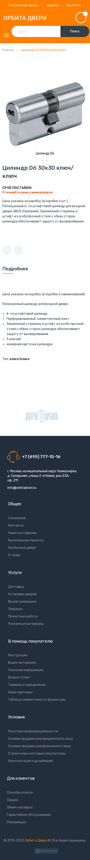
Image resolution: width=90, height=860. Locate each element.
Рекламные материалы (26, 624)
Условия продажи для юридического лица (40, 739)
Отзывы (14, 555)
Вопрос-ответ (19, 677)
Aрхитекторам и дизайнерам (30, 761)
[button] (43, 160)
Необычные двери (22, 548)
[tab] (45, 268)
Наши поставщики (22, 533)
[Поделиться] (18, 250)
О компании (17, 518)
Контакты (74, 5)
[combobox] (50, 31)
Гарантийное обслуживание (29, 815)
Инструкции (17, 655)
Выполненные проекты (26, 540)
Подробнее (15, 268)
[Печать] (7, 250)
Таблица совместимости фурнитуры (37, 700)
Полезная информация (25, 670)
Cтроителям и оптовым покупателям (36, 753)
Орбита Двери (36, 840)
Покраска (15, 609)
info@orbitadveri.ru (21, 488)
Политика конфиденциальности (33, 731)
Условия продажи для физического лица (39, 746)
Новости (53, 5)
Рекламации (16, 822)
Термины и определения (26, 685)
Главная (8, 50)
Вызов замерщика (22, 602)
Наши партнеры (20, 692)
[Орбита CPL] (41, 416)
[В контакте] (46, 850)
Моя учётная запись (23, 5)
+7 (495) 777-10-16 (41, 456)
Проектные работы (23, 616)
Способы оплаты (20, 793)
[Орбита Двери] (45, 18)
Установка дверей (22, 594)
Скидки (12, 800)
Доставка (16, 587)
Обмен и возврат (20, 807)
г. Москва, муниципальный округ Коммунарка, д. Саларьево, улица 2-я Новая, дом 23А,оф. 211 (42, 475)
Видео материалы (22, 663)
